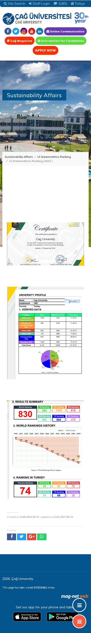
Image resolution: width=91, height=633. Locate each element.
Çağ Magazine (21, 40)
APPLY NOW (45, 50)
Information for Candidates (62, 40)
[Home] (45, 18)
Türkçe (79, 3)
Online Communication (66, 31)
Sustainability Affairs (19, 156)
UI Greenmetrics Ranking (54, 156)
